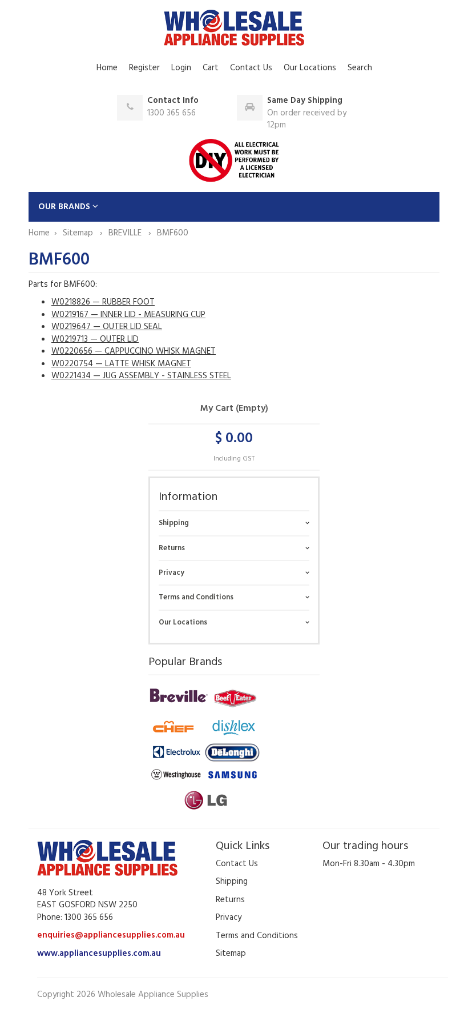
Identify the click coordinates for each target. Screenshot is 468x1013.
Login (181, 68)
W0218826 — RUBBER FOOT (103, 302)
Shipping (174, 523)
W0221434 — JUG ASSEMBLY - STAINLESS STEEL (141, 376)
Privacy (171, 573)
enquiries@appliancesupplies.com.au (111, 935)
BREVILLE (126, 233)
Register (144, 68)
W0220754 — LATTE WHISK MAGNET (121, 364)
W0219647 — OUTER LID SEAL (106, 327)
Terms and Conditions (196, 597)
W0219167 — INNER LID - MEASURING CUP (128, 315)
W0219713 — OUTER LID (95, 339)
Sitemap (79, 233)
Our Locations (310, 68)
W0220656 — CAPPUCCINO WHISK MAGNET (133, 351)
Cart (211, 68)
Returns (172, 548)
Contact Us (251, 68)
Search (360, 68)
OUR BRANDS (65, 207)
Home (107, 68)
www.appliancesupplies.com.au (99, 953)
